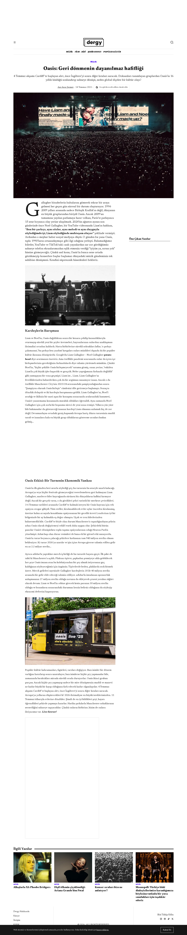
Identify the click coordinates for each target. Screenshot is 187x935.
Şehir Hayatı (94, 51)
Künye (16, 916)
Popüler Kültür (112, 51)
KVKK (16, 925)
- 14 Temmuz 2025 (75, 87)
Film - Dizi (80, 51)
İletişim (16, 920)
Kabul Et (167, 930)
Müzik (69, 51)
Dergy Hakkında (21, 911)
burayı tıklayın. (103, 930)
